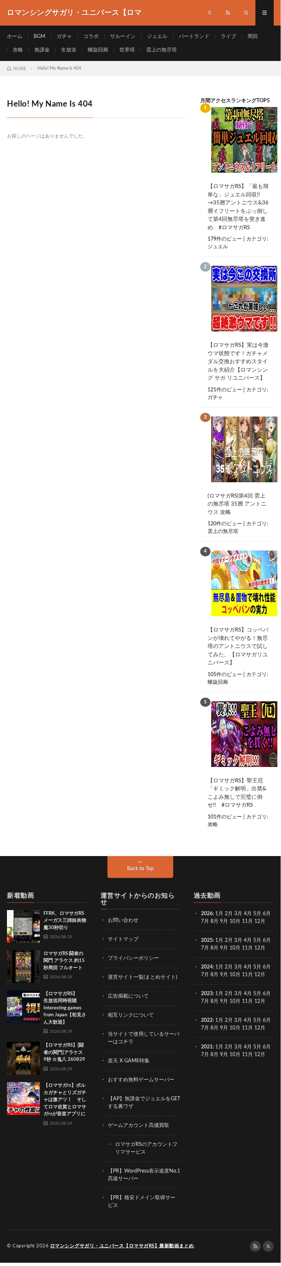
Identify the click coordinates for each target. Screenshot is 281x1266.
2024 (207, 967)
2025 (207, 940)
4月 (248, 913)
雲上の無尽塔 (161, 50)
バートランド (194, 36)
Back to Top (140, 868)
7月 (205, 921)
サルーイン (123, 36)
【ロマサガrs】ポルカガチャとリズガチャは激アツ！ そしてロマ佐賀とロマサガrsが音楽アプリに (64, 1099)
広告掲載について (128, 996)
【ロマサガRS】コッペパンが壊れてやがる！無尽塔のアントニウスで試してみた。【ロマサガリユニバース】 (238, 646)
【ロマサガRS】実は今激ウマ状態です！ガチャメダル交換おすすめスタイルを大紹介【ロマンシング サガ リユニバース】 (238, 361)
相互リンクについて (131, 1015)
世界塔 (127, 50)
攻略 (18, 50)
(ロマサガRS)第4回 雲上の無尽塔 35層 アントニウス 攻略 (237, 504)
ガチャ (64, 36)
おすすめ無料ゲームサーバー (141, 1079)
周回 (252, 36)
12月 (259, 948)
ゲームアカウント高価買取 (138, 1125)
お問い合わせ (123, 920)
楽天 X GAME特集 (128, 1060)
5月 (257, 913)
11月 (247, 948)
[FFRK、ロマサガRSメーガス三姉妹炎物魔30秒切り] (23, 926)
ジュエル (157, 36)
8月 (214, 921)
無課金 (42, 50)
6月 (267, 913)
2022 (207, 1020)
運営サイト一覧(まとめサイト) (142, 977)
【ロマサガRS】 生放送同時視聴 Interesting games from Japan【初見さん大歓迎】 (64, 1008)
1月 (219, 913)
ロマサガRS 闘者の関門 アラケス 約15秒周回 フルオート (64, 960)
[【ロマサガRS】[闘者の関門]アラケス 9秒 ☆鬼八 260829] (23, 1058)
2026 (207, 913)
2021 (207, 1047)
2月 (229, 913)
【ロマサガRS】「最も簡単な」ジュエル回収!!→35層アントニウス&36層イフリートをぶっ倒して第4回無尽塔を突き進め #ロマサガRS (238, 207)
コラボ (91, 36)
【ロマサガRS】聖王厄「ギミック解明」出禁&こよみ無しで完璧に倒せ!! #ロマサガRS (237, 793)
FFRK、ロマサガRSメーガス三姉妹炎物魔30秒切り (64, 920)
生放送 (68, 50)
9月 (224, 948)
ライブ (228, 36)
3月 (238, 913)
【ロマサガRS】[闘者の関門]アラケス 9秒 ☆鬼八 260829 (64, 1052)
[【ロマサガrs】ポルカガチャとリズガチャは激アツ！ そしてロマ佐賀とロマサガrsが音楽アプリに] (23, 1098)
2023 (207, 993)
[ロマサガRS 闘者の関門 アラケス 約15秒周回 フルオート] (23, 966)
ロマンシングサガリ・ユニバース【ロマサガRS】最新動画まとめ (122, 1246)
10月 (234, 948)
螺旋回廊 (98, 50)
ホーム (14, 36)
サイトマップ (123, 939)
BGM (39, 36)
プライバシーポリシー (133, 958)
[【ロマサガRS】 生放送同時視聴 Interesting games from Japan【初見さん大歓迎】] (23, 1006)
